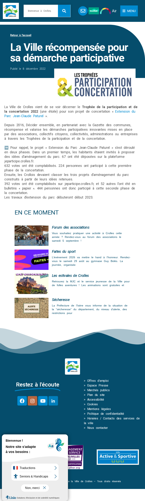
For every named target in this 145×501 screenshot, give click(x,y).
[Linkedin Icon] (53, 401)
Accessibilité (95, 399)
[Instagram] (32, 401)
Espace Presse (97, 385)
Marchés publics (98, 390)
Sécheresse (60, 299)
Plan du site (96, 395)
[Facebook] (22, 401)
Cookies (92, 404)
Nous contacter (97, 428)
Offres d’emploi (98, 381)
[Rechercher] (64, 11)
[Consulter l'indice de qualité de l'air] (105, 11)
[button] (129, 10)
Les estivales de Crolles (70, 275)
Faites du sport (64, 251)
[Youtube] (43, 401)
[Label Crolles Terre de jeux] (71, 457)
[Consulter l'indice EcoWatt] (94, 10)
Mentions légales (99, 409)
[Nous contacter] (83, 11)
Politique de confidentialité (105, 413)
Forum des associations (70, 227)
